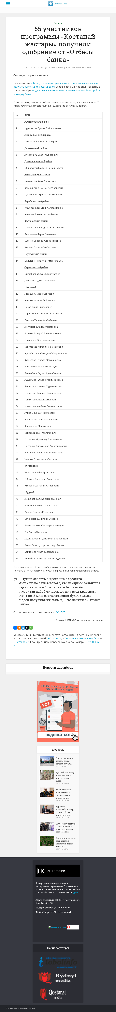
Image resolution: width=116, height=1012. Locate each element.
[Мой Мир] (23, 628)
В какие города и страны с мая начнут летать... (64, 761)
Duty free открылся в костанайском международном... (66, 826)
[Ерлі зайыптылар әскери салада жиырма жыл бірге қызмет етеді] (48, 775)
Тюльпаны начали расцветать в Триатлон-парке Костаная (66, 842)
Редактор (60, 67)
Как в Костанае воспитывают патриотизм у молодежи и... (63, 793)
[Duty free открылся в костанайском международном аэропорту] (48, 826)
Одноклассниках (75, 638)
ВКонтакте (54, 638)
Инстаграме (21, 642)
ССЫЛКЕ (60, 612)
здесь (75, 892)
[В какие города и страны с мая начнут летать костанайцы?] (48, 761)
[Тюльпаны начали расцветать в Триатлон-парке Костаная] (48, 841)
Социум (58, 23)
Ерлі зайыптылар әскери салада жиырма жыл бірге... (65, 776)
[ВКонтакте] (15, 628)
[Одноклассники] (19, 628)
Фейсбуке (93, 638)
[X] (27, 628)
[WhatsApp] (31, 628)
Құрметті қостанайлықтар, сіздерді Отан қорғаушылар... (65, 810)
